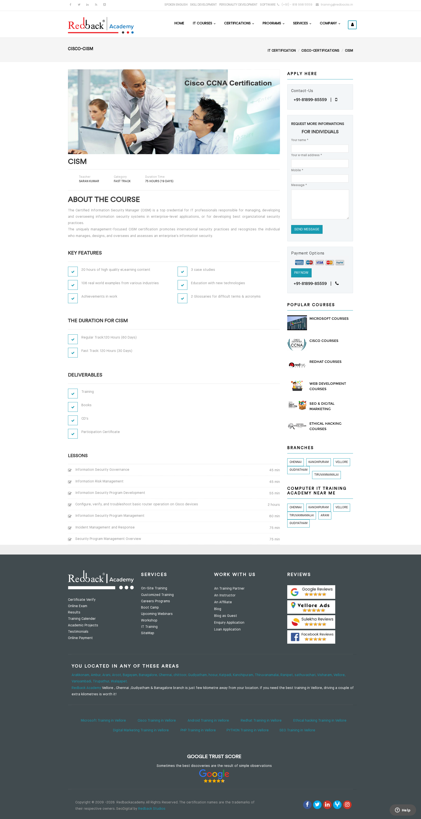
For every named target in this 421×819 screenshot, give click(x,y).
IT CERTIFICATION (282, 50)
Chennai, (166, 675)
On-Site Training (154, 588)
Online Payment (80, 638)
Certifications (238, 23)
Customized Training (157, 595)
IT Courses (203, 23)
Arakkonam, (81, 675)
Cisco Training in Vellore (157, 720)
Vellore (341, 462)
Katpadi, (226, 675)
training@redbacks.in (337, 4)
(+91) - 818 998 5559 (297, 4)
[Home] (101, 25)
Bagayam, (131, 675)
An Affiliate (223, 602)
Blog (217, 609)
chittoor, (180, 675)
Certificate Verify (82, 600)
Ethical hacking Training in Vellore (319, 720)
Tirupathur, (102, 681)
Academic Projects (83, 625)
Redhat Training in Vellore (261, 720)
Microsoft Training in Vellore (103, 720)
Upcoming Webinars (157, 614)
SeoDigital (124, 808)
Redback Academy (86, 688)
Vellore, (339, 675)
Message (299, 185)
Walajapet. (119, 681)
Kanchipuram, (244, 675)
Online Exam (77, 606)
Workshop (149, 620)
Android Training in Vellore (208, 720)
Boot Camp (150, 607)
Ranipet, (287, 675)
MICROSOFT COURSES (329, 318)
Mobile (297, 170)
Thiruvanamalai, (267, 675)
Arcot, (117, 675)
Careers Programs (155, 601)
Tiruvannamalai (326, 474)
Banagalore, (149, 675)
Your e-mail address (306, 155)
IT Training (149, 627)
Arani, (107, 675)
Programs (272, 23)
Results (74, 612)
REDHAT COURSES (325, 361)
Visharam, (325, 675)
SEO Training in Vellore (297, 730)
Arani (325, 515)
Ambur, (96, 675)
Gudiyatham (298, 470)
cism (349, 50)
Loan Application (227, 629)
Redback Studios (151, 808)
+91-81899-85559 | (314, 99)
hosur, (214, 675)
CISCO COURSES (323, 341)
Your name (299, 140)
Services (301, 23)
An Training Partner (229, 588)
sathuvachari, (306, 675)
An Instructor (225, 595)
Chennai (295, 462)
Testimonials (78, 631)
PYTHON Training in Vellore (248, 730)
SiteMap (147, 633)
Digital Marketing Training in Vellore (141, 730)
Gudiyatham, (198, 675)
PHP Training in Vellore (198, 730)
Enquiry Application (229, 622)
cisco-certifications (320, 50)
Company (329, 23)
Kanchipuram (318, 462)
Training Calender (82, 619)
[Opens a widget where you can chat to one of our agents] (402, 810)
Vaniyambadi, (82, 681)
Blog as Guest (225, 616)
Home (179, 23)
